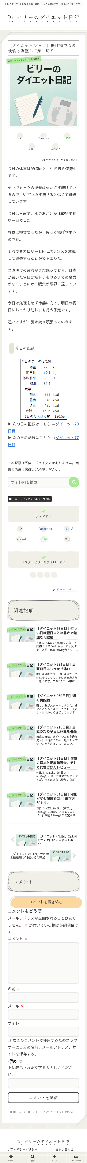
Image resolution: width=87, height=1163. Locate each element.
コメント (18, 938)
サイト (13, 1023)
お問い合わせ (64, 1149)
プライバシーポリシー (22, 1149)
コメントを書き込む (46, 902)
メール (16, 1006)
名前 (14, 988)
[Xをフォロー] (40, 575)
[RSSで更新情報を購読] (54, 575)
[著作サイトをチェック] (33, 575)
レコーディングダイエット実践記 (31, 499)
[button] (31, 146)
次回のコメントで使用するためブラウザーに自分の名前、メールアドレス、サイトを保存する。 (42, 1047)
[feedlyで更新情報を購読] (47, 575)
